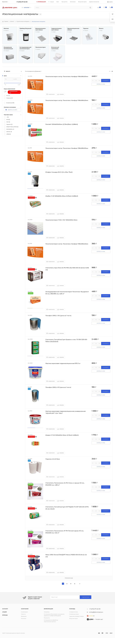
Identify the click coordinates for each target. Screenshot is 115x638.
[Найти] (90, 7)
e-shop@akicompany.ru (96, 612)
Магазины (46, 612)
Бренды (5, 615)
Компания (24, 608)
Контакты (23, 618)
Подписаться (85, 597)
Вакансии (23, 616)
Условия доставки (74, 614)
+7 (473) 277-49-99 (21, 2)
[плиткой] (110, 71)
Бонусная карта (73, 618)
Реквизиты (47, 617)
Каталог (5, 608)
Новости (23, 614)
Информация (48, 608)
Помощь (72, 608)
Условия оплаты (73, 612)
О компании (24, 612)
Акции (4, 612)
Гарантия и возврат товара (76, 616)
